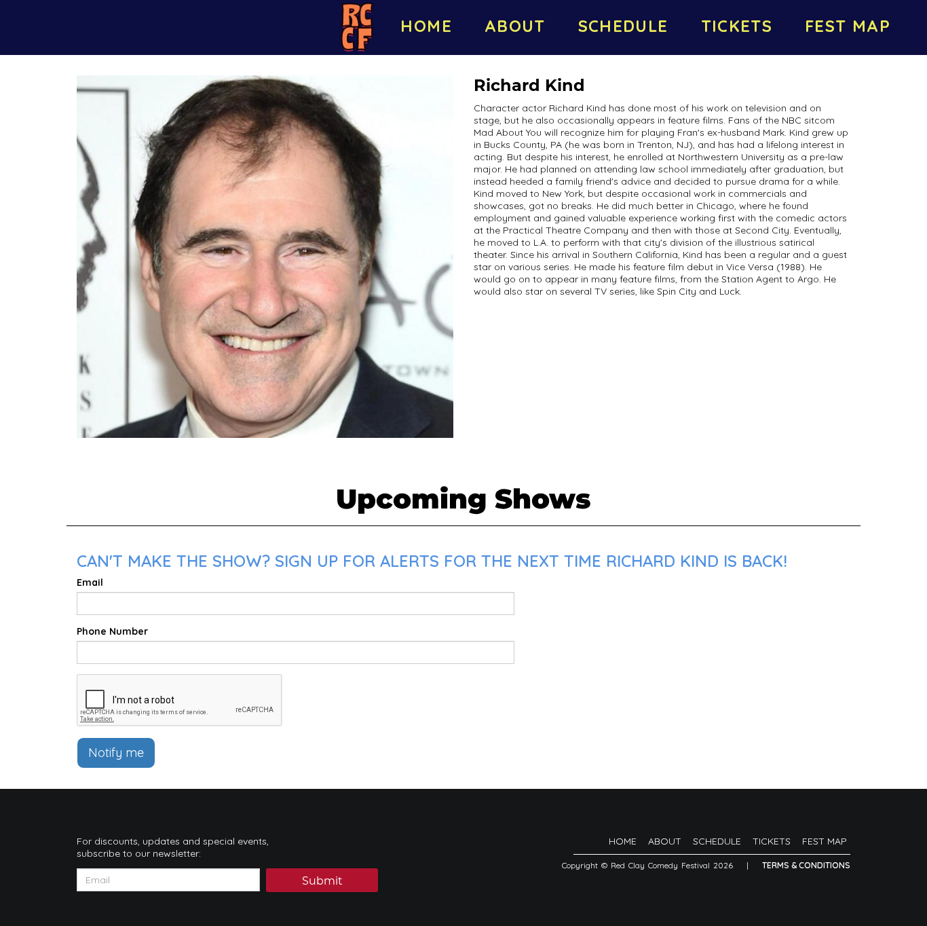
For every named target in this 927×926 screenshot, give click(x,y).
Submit (322, 880)
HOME (425, 26)
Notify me (116, 752)
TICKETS (737, 26)
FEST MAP (847, 26)
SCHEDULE (623, 26)
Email (90, 582)
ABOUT (515, 26)
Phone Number (112, 631)
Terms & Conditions (806, 865)
